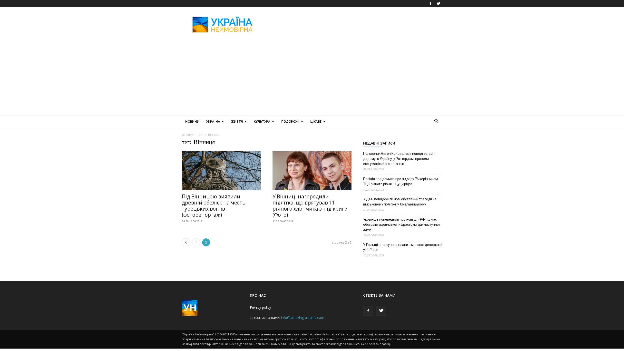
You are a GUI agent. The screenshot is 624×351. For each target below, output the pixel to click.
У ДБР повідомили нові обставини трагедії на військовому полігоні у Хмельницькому (400, 201)
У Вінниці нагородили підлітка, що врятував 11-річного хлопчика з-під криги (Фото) (310, 205)
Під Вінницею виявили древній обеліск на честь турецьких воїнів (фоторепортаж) (213, 205)
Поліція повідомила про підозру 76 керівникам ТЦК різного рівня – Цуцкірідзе (400, 181)
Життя (237, 121)
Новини (192, 121)
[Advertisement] (353, 25)
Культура (262, 121)
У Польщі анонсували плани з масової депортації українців (402, 247)
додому (187, 135)
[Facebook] (430, 3)
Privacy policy (260, 307)
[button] (436, 121)
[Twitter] (438, 3)
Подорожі (290, 121)
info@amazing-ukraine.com (302, 317)
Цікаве (316, 121)
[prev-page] (186, 242)
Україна (213, 121)
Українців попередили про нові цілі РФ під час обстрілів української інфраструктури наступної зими (401, 224)
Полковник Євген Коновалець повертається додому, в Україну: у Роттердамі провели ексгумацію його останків (398, 159)
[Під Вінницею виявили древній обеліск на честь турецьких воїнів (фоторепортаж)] (221, 170)
